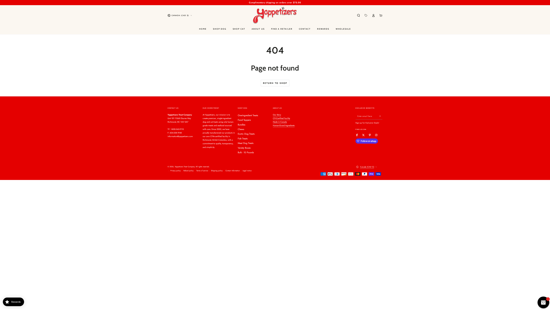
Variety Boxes (244, 147)
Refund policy (188, 171)
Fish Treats (242, 138)
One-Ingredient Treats (248, 115)
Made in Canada (280, 121)
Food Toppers (244, 120)
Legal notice (247, 171)
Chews (241, 129)
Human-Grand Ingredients (284, 125)
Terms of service (202, 171)
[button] (358, 15)
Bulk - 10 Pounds (246, 152)
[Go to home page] (275, 15)
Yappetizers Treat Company (185, 166)
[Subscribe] (380, 116)
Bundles (241, 124)
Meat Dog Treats (245, 143)
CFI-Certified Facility (281, 118)
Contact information (232, 171)
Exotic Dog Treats (246, 133)
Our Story (277, 114)
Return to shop (275, 83)
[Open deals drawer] (366, 15)
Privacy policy (175, 171)
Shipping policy (217, 171)
